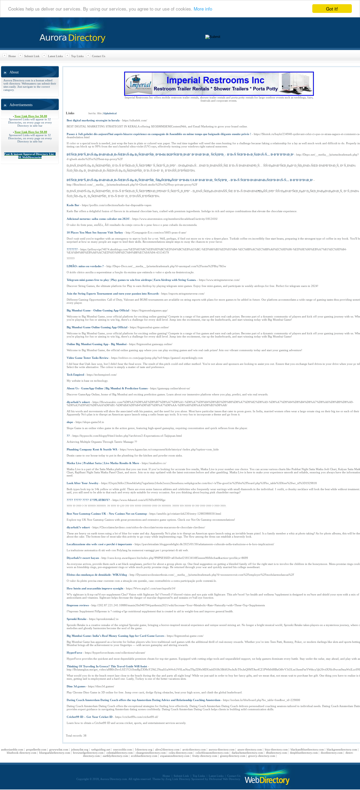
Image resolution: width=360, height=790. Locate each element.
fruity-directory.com (204, 755)
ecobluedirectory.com (144, 755)
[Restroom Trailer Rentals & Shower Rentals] (219, 94)
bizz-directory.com (276, 749)
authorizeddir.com (12, 749)
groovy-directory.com (261, 755)
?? (68, 435)
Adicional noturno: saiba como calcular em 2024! (98, 218)
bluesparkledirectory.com (54, 752)
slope (70, 422)
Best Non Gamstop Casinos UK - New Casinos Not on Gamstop (107, 513)
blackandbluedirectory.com (307, 749)
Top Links (77, 56)
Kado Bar (73, 205)
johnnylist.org (79, 749)
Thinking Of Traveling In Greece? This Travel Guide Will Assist (107, 666)
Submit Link (32, 56)
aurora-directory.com (222, 749)
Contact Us (98, 56)
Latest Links (55, 56)
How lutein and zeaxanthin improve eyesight (95, 588)
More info (203, 9)
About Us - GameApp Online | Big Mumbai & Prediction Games (107, 388)
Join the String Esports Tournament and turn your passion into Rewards (113, 293)
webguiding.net (100, 749)
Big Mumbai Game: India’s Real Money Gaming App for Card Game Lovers (115, 635)
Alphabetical (110, 113)
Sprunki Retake (76, 618)
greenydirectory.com (232, 755)
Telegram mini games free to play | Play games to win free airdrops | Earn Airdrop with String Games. (131, 279)
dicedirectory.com (332, 752)
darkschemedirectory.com (247, 752)
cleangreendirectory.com (151, 752)
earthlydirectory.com (115, 755)
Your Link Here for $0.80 (30, 116)
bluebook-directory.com (21, 752)
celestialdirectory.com (119, 752)
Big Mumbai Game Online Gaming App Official (97, 327)
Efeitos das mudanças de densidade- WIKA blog (97, 574)
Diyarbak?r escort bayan (83, 557)
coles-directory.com (181, 752)
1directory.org (143, 749)
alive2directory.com (167, 749)
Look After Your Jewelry (83, 483)
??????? (72, 249)
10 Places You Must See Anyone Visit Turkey (95, 232)
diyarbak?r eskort (78, 402)
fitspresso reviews (78, 605)
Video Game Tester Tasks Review (88, 357)
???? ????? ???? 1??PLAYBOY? (88, 499)
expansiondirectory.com (174, 755)
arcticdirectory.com (194, 749)
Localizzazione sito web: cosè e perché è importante (99, 544)
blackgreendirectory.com (342, 749)
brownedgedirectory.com (88, 752)
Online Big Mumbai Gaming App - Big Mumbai (97, 344)
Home (12, 56)
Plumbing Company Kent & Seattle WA (92, 449)
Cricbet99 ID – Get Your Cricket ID (90, 716)
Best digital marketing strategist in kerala (93, 120)
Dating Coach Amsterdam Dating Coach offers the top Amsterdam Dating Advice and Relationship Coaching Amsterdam (143, 700)
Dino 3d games (76, 686)
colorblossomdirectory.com (212, 752)
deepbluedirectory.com (304, 752)
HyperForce (74, 652)
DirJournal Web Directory (224, 779)
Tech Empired (75, 374)
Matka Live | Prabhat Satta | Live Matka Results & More (103, 463)
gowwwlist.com (58, 749)
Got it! (332, 8)
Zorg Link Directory (178, 779)
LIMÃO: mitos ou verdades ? (85, 266)
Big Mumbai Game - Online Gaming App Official (98, 310)
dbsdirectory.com (276, 752)
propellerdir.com (36, 749)
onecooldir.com (122, 749)
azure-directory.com (249, 749)
